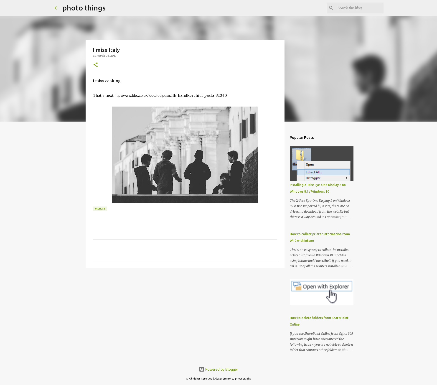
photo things (84, 8)
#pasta (100, 208)
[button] (95, 65)
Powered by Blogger (221, 369)
